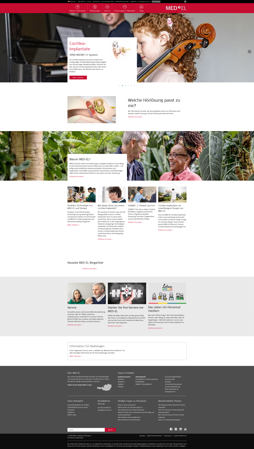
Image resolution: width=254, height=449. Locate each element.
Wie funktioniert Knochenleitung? (129, 420)
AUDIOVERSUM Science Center (77, 407)
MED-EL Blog (71, 415)
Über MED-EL (81, 1)
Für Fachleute (156, 1)
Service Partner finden (108, 1)
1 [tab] (120, 86)
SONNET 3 (121, 382)
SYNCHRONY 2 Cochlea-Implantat (147, 379)
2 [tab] (123, 86)
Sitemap (142, 436)
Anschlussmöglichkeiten (173, 377)
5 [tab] (131, 86)
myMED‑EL (134, 1)
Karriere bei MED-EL (104, 407)
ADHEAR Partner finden (122, 1)
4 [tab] (128, 86)
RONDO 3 (121, 379)
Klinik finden (96, 1)
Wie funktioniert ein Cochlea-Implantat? (131, 410)
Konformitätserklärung (172, 387)
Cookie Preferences (180, 436)
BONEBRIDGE (140, 382)
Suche (110, 430)
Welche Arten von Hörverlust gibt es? (130, 407)
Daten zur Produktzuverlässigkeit (169, 420)
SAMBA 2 (121, 384)
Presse (89, 1)
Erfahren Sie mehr (79, 77)
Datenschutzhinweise (154, 436)
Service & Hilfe (170, 379)
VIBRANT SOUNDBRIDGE (144, 384)
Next (250, 51)
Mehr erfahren (75, 356)
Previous (4, 51)
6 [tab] (134, 86)
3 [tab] (126, 86)
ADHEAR (120, 387)
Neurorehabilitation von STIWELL (78, 405)
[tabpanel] (127, 47)
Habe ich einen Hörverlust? (127, 405)
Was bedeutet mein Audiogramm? (129, 417)
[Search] (185, 1)
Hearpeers (70, 410)
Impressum (167, 436)
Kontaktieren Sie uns (144, 1)
